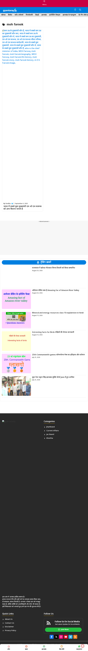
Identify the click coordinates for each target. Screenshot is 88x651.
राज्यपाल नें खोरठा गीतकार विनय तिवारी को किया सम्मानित (53, 268)
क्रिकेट (10, 15)
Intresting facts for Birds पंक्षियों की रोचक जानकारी (53, 332)
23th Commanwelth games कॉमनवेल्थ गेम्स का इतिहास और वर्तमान (58, 355)
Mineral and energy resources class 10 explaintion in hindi (58, 313)
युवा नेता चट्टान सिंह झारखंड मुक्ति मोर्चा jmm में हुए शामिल (53, 377)
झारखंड (44, 15)
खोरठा (3, 15)
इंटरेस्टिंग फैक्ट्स (54, 15)
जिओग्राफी (29, 15)
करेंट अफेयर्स (19, 15)
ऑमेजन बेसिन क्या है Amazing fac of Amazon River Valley (55, 290)
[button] (80, 10)
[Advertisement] (44, 239)
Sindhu (8, 204)
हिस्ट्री (37, 15)
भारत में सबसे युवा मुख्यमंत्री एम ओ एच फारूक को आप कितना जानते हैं (22, 207)
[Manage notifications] (82, 646)
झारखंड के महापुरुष (69, 15)
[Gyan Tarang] (9, 10)
